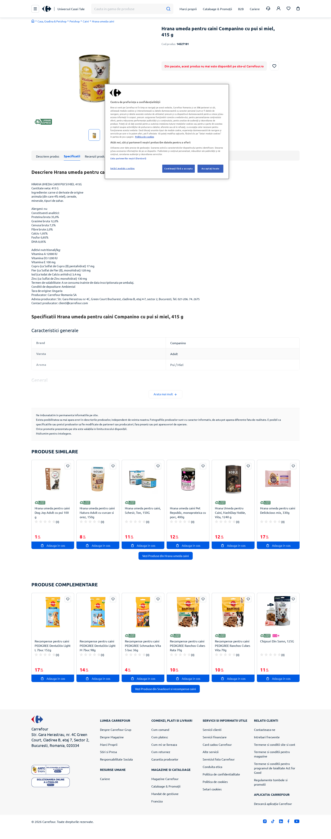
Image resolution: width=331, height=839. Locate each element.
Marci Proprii (108, 744)
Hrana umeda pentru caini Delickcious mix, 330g (277, 510)
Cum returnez (160, 752)
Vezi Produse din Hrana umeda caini (165, 556)
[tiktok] (272, 822)
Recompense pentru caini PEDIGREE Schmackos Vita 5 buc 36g (143, 645)
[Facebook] (289, 822)
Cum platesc (159, 737)
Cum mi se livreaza (164, 744)
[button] (298, 9)
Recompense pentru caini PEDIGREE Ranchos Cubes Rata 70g (187, 645)
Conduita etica (212, 767)
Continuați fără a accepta (178, 168)
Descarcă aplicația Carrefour (273, 804)
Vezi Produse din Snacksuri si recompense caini (165, 689)
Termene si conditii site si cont (274, 744)
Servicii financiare (215, 737)
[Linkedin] (281, 822)
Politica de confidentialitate (221, 774)
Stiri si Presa (108, 752)
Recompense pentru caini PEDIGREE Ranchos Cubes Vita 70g (232, 645)
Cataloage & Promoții (165, 786)
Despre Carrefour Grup (115, 729)
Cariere (105, 779)
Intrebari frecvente (267, 737)
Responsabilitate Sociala (116, 759)
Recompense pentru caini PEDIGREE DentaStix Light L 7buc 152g (52, 645)
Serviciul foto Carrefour (219, 759)
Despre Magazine (112, 737)
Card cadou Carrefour (217, 744)
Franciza (157, 801)
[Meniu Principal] (35, 9)
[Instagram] (265, 822)
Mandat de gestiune (165, 794)
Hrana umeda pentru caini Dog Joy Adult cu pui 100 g (52, 512)
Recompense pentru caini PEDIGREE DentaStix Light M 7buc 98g (98, 645)
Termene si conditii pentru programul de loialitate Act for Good (274, 768)
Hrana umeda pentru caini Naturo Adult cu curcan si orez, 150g (97, 512)
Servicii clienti (212, 729)
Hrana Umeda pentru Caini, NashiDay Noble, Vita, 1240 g (230, 512)
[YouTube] (297, 822)
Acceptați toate (210, 168)
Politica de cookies (215, 781)
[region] (167, 131)
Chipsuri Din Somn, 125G (277, 641)
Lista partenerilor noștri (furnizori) (128, 158)
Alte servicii (211, 752)
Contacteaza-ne (264, 729)
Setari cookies (212, 789)
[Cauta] (168, 9)
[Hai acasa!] (32, 21)
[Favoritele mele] (288, 9)
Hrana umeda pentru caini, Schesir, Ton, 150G (143, 510)
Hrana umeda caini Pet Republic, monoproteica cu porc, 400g (188, 512)
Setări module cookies (122, 168)
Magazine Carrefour (165, 779)
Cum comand (160, 729)
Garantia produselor (164, 759)
